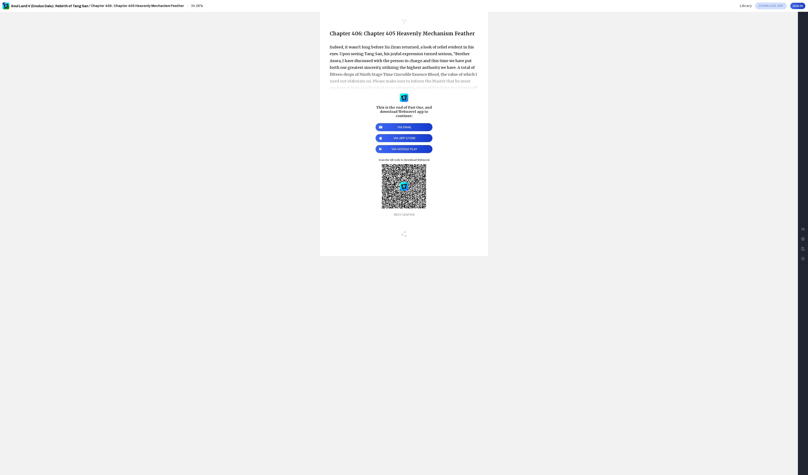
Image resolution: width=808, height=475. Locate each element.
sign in (798, 6)
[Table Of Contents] (803, 229)
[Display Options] (803, 239)
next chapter (404, 214)
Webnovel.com (6, 6)
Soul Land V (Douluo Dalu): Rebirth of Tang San (49, 6)
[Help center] (803, 259)
